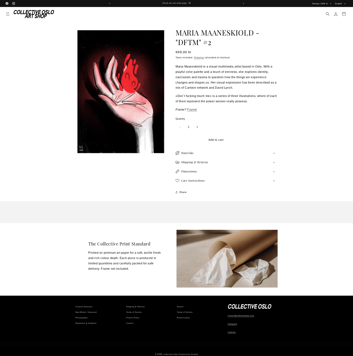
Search (180, 307)
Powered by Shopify (188, 354)
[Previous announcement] (110, 3)
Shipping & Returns (135, 307)
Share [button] (183, 192)
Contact (129, 323)
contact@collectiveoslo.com (241, 316)
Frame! (192, 109)
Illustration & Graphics (86, 323)
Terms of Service (134, 312)
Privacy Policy (132, 318)
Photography (81, 318)
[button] (8, 14)
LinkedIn (232, 332)
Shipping (199, 57)
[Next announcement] (243, 3)
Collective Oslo (170, 354)
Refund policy (183, 318)
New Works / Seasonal (86, 312)
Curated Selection (83, 307)
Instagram (232, 324)
